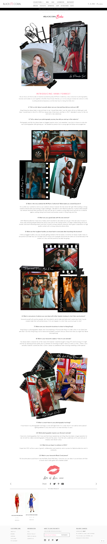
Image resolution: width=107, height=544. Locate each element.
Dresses (35, 5)
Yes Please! (64, 534)
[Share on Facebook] (50, 484)
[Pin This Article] (58, 484)
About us (13, 531)
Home (43, 12)
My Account (14, 540)
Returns (13, 533)
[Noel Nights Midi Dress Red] (17, 513)
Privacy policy (31, 533)
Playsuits (43, 5)
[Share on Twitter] (54, 484)
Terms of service (31, 536)
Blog (72, 5)
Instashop (70, 2)
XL (33, 517)
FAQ (28, 531)
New (47, 2)
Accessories (65, 5)
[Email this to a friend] (62, 484)
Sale (53, 2)
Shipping (13, 536)
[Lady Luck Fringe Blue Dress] (32, 512)
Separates (51, 5)
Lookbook (60, 2)
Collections (37, 2)
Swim (57, 5)
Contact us (30, 538)
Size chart (13, 538)
